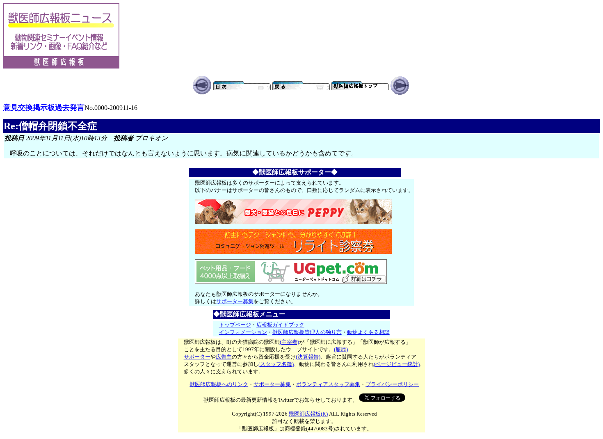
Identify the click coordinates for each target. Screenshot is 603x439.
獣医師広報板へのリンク (219, 384)
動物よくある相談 (368, 332)
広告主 (224, 357)
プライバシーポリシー (392, 384)
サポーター (197, 357)
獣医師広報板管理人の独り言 (307, 332)
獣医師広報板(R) (308, 414)
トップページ (235, 325)
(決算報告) (308, 357)
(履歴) (341, 349)
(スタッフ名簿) (276, 364)
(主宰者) (289, 342)
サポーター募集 (235, 301)
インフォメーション (243, 332)
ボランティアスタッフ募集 (328, 384)
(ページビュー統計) (397, 364)
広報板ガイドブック (280, 325)
